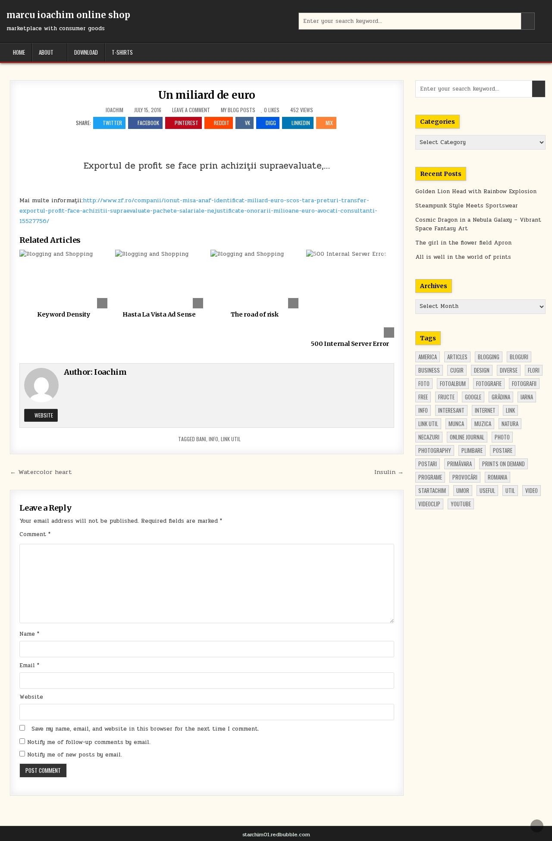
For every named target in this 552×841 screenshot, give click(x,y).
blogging (488, 356)
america (427, 356)
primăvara (459, 463)
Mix (329, 122)
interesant (451, 410)
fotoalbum (453, 383)
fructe (446, 396)
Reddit (221, 122)
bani (201, 438)
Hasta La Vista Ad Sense (159, 314)
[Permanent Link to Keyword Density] (63, 279)
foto (424, 383)
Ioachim (114, 110)
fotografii (524, 383)
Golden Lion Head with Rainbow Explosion (475, 191)
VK (247, 122)
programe (430, 477)
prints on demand (503, 463)
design (481, 370)
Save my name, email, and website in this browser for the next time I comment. (145, 729)
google (473, 396)
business (429, 370)
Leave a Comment (191, 110)
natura (510, 423)
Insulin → (389, 472)
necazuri (428, 437)
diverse (509, 370)
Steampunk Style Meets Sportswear (466, 205)
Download (86, 52)
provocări (464, 477)
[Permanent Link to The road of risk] (254, 279)
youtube (461, 503)
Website (43, 415)
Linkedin (301, 122)
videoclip (429, 503)
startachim (432, 490)
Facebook (148, 122)
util (510, 490)
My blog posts (238, 109)
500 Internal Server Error (350, 344)
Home (19, 52)
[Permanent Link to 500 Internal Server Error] (350, 294)
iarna (527, 396)
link (510, 410)
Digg (271, 122)
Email (29, 665)
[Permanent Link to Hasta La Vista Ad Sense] (159, 279)
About (46, 52)
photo (502, 437)
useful (487, 490)
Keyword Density (63, 314)
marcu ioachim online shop (68, 14)
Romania (497, 477)
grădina (501, 396)
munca (456, 423)
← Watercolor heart (41, 472)
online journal (467, 437)
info (213, 438)
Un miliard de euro (206, 95)
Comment (34, 534)
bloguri (519, 356)
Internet (485, 410)
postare (502, 450)
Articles (457, 356)
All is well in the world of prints (463, 257)
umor (462, 490)
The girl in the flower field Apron (463, 242)
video (531, 490)
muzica (482, 423)
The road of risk (255, 314)
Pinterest (186, 122)
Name (29, 634)
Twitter (112, 122)
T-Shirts (122, 52)
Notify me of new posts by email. (74, 754)
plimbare (472, 450)
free (423, 396)
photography (434, 450)
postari (427, 463)
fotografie (489, 383)
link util (231, 438)
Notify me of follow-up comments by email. (89, 742)
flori (533, 370)
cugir (457, 370)
